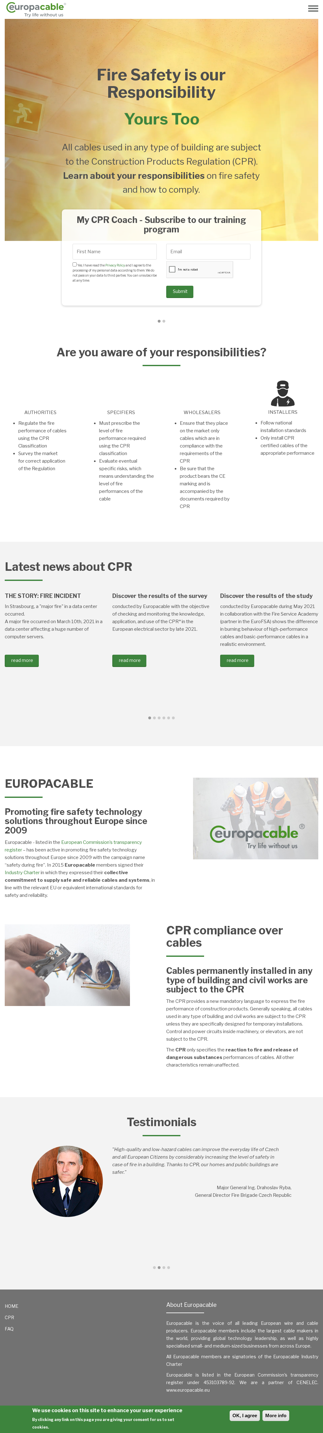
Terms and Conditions (206, 205)
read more (22, 660)
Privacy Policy (114, 205)
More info (275, 1415)
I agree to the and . (209, 205)
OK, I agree (244, 1415)
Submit (180, 240)
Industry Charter (22, 872)
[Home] (38, 9)
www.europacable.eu (188, 1390)
